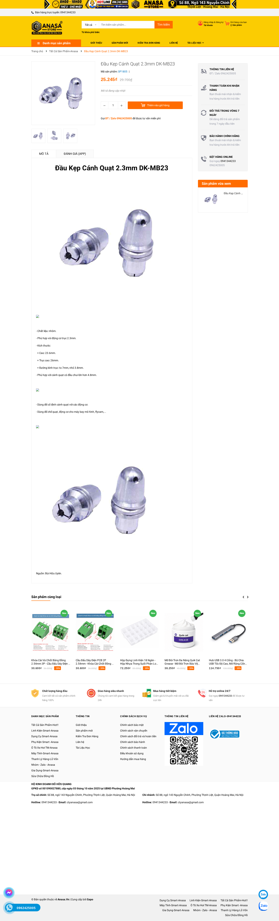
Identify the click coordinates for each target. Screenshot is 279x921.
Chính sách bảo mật (132, 724)
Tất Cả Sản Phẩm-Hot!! (44, 724)
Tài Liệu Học (83, 747)
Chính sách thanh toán (133, 747)
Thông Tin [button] (83, 716)
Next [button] (248, 597)
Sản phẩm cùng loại (46, 597)
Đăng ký (219, 22)
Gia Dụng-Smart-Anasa (44, 770)
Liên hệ (80, 741)
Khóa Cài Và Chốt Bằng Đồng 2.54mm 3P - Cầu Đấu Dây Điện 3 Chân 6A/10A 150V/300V (50, 664)
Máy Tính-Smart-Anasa (44, 753)
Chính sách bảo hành (132, 741)
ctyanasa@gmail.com (80, 802)
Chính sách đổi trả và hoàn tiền (138, 736)
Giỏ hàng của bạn (238, 22)
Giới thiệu (81, 724)
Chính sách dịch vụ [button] (133, 716)
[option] (39, 137)
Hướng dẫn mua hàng (133, 759)
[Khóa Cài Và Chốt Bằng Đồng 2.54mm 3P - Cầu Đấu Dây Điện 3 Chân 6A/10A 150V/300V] (50, 632)
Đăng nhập (209, 22)
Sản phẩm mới (84, 730)
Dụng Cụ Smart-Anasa (44, 736)
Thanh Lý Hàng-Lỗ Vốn (44, 759)
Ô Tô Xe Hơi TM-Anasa (44, 747)
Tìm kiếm (163, 24)
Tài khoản (208, 25)
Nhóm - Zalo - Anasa (43, 764)
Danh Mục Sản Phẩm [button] (45, 716)
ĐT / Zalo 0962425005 (118, 118)
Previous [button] (243, 597)
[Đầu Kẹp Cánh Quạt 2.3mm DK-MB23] (211, 199)
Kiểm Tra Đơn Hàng (87, 736)
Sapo (90, 899)
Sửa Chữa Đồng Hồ (42, 776)
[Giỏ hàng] (227, 23)
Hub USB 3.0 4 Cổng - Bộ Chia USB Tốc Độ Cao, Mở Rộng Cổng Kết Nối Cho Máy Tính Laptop (228, 664)
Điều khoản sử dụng (131, 753)
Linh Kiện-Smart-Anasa (44, 730)
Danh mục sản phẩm (57, 43)
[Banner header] (139, 4)
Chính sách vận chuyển (133, 730)
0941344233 (68, 12)
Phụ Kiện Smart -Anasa (44, 741)
